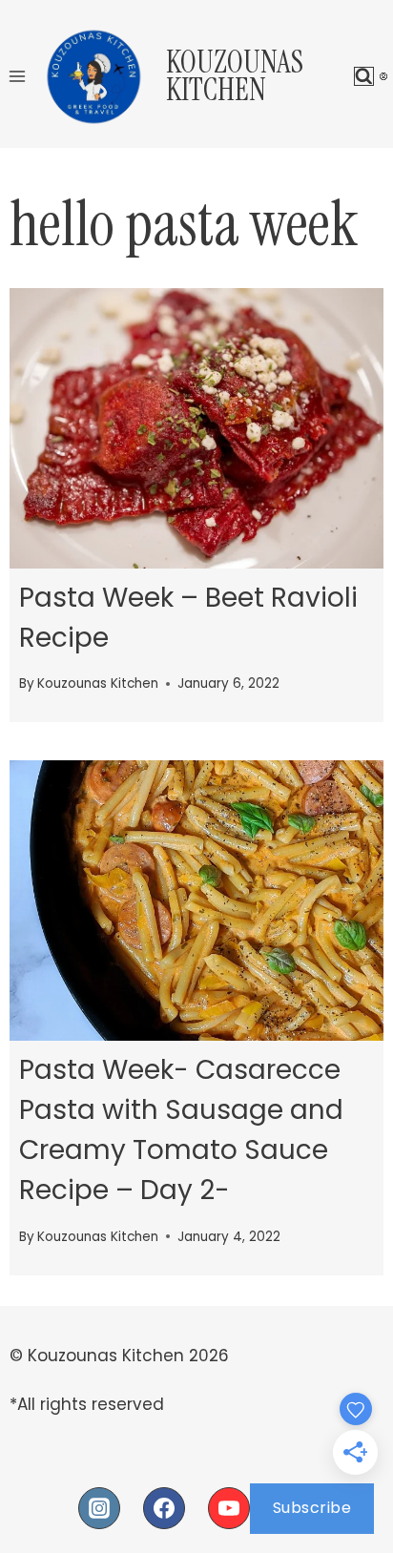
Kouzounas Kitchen (97, 683)
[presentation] (196, 428)
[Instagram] (99, 1508)
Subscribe (312, 1508)
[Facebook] (164, 1508)
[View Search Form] (364, 77)
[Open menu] (17, 76)
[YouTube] (229, 1508)
